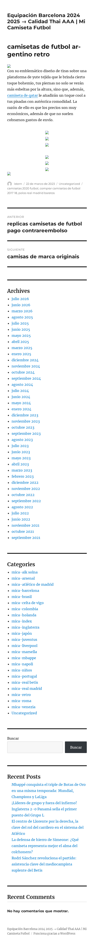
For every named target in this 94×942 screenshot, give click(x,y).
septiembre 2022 (26, 501)
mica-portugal (24, 676)
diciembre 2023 (25, 415)
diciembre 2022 (25, 482)
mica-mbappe (24, 658)
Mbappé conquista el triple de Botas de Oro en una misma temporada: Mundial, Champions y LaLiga (49, 790)
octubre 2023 (23, 427)
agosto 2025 (22, 317)
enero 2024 (21, 409)
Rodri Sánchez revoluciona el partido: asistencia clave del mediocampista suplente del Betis (44, 864)
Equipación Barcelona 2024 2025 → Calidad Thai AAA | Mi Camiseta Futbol (46, 21)
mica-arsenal (23, 578)
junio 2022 (21, 519)
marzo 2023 (22, 470)
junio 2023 (21, 452)
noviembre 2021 (25, 525)
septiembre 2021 (26, 537)
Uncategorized (69, 183)
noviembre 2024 (26, 366)
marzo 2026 (22, 311)
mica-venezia (23, 707)
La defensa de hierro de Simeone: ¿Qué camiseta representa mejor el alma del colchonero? (45, 845)
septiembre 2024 (26, 378)
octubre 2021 (23, 531)
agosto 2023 (22, 439)
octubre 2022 (23, 495)
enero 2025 (21, 354)
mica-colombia (25, 609)
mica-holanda (24, 615)
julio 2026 (20, 299)
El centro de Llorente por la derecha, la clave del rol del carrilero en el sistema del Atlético (48, 827)
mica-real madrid (27, 688)
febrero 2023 (23, 476)
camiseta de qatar (22, 95)
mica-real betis (25, 682)
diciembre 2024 (25, 360)
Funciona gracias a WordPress (54, 933)
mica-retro (21, 694)
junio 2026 (21, 305)
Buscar (13, 738)
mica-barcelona (25, 590)
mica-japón (22, 633)
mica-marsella (24, 652)
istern (18, 183)
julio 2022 (20, 513)
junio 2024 (21, 397)
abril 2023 (20, 464)
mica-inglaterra (25, 627)
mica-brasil (22, 596)
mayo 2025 (21, 335)
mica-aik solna (25, 572)
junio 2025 (21, 329)
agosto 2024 (22, 384)
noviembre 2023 (26, 421)
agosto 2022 (22, 507)
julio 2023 (20, 446)
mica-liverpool (24, 645)
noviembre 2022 (26, 488)
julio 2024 (20, 390)
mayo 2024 (21, 403)
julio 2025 (20, 323)
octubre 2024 (23, 372)
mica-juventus (24, 639)
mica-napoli (22, 664)
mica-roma (21, 701)
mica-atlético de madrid (33, 584)
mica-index (22, 621)
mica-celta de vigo (28, 603)
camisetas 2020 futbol (22, 188)
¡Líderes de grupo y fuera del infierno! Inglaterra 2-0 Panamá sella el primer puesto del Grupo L (44, 809)
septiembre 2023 (26, 433)
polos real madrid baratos (36, 193)
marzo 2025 (22, 348)
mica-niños (22, 670)
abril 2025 (20, 341)
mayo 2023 (21, 458)
